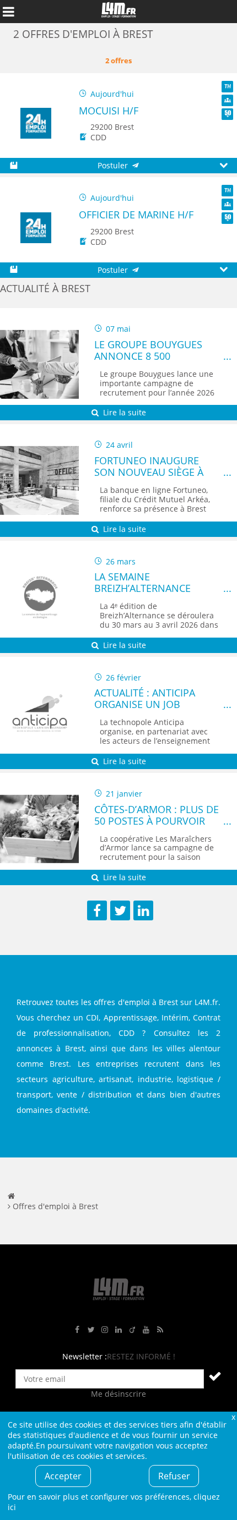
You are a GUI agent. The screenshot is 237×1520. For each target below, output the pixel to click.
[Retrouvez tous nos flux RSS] (160, 1330)
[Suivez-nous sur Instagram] (105, 1330)
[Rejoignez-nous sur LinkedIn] (118, 1330)
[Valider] (215, 1375)
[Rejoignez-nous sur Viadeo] (132, 1330)
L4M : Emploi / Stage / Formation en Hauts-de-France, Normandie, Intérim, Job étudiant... (118, 11)
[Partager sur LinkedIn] (143, 910)
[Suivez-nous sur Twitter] (91, 1330)
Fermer (233, 1417)
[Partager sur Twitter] (120, 910)
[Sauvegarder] (13, 166)
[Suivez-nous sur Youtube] (146, 1330)
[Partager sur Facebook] (97, 910)
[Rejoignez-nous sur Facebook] (77, 1330)
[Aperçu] (223, 166)
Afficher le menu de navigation (8, 11)
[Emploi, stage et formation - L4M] (11, 1195)
